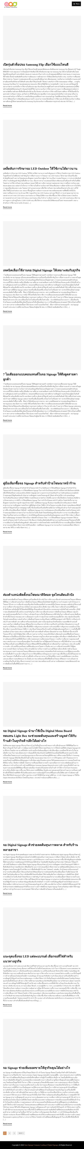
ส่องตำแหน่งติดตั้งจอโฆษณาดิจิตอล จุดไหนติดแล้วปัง (38, 583)
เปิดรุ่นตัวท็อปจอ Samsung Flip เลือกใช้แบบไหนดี (35, 62)
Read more (7, 103)
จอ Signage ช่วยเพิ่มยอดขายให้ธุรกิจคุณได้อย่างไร (36, 1049)
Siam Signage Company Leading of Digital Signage (41, 1126)
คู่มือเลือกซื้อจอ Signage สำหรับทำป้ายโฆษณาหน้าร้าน (39, 474)
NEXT (20, 1114)
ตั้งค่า (47, 1139)
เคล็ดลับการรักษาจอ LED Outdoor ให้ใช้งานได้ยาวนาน (40, 165)
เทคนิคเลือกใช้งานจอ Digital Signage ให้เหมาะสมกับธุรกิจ (41, 264)
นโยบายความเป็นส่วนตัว (30, 1137)
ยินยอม (57, 1143)
